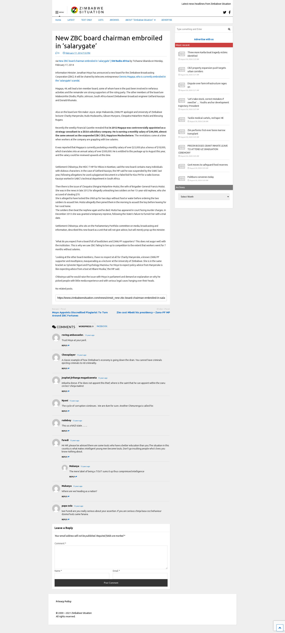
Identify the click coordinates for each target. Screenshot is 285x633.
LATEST (71, 20)
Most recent (183, 45)
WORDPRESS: (86, 326)
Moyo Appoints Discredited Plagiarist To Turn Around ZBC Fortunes (80, 314)
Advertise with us (204, 39)
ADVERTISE (166, 20)
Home (58, 20)
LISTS (100, 20)
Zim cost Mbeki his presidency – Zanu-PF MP (143, 312)
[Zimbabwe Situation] (88, 12)
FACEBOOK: (102, 326)
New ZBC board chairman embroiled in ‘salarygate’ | (94, 61)
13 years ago (90, 335)
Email (116, 571)
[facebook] (229, 12)
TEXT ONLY (86, 20)
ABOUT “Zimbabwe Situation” (139, 20)
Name (58, 571)
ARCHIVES (114, 20)
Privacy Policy (63, 601)
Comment (60, 543)
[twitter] (224, 12)
